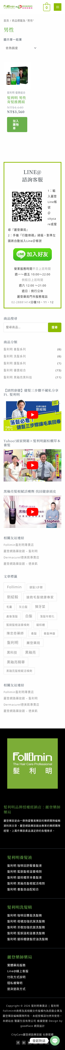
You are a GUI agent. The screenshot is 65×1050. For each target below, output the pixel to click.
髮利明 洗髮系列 (15, 356)
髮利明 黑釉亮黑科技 (18, 377)
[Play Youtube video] (32, 415)
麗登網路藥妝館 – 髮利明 (21, 551)
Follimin (14, 586)
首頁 (6, 20)
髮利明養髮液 (19, 857)
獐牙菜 (40, 606)
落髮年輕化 (47, 616)
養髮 (34, 633)
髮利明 (12, 642)
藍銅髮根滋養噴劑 (17, 625)
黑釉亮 (30, 652)
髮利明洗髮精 (19, 907)
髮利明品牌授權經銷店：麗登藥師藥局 (32, 809)
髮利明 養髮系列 (15, 349)
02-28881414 (21, 302)
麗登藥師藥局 (19, 956)
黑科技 (12, 652)
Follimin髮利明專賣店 (19, 545)
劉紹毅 (12, 597)
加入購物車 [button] (16, 124)
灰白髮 (23, 607)
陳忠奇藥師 (15, 633)
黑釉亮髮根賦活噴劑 (19, 671)
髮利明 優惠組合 (15, 370)
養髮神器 (49, 633)
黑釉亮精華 (16, 662)
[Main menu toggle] (57, 7)
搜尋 (55, 327)
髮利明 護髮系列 (15, 363)
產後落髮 (12, 616)
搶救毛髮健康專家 (40, 597)
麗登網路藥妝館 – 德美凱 (21, 564)
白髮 (28, 616)
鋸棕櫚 (40, 625)
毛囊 (9, 607)
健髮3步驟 (36, 587)
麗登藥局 (33, 643)
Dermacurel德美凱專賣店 (21, 557)
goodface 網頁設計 (32, 1026)
